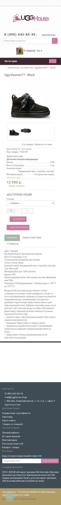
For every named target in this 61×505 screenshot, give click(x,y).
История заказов (11, 436)
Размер (11, 199)
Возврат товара (10, 447)
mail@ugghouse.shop (16, 397)
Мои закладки (9, 440)
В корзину (19, 219)
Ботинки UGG (27, 68)
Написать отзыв (43, 144)
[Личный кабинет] (47, 3)
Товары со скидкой (12, 424)
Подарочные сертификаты (16, 413)
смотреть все (13, 177)
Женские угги (14, 68)
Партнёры (7, 417)
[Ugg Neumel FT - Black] (30, 99)
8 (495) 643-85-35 (14, 393)
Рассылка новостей (12, 444)
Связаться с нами (20, 495)
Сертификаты (9, 492)
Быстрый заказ (19, 227)
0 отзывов (27, 144)
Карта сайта (9, 420)
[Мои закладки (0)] (50, 3)
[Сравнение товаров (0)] (53, 3)
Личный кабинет (11, 433)
